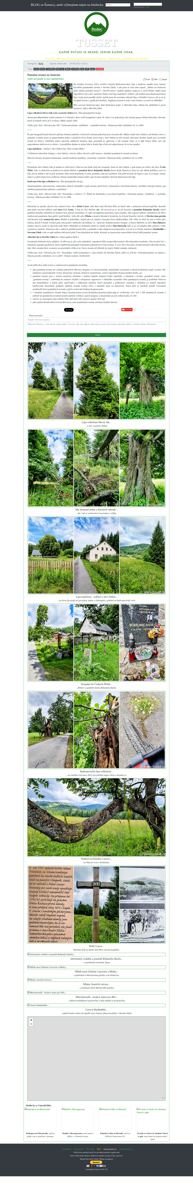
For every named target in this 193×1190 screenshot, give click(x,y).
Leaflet (163, 1099)
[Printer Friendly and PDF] (155, 79)
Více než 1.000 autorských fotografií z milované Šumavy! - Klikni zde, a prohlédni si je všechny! (96, 58)
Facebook (66, 1149)
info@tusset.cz (126, 1149)
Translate (154, 7)
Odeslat (97, 335)
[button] (42, 63)
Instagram (78, 1149)
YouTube (90, 1149)
